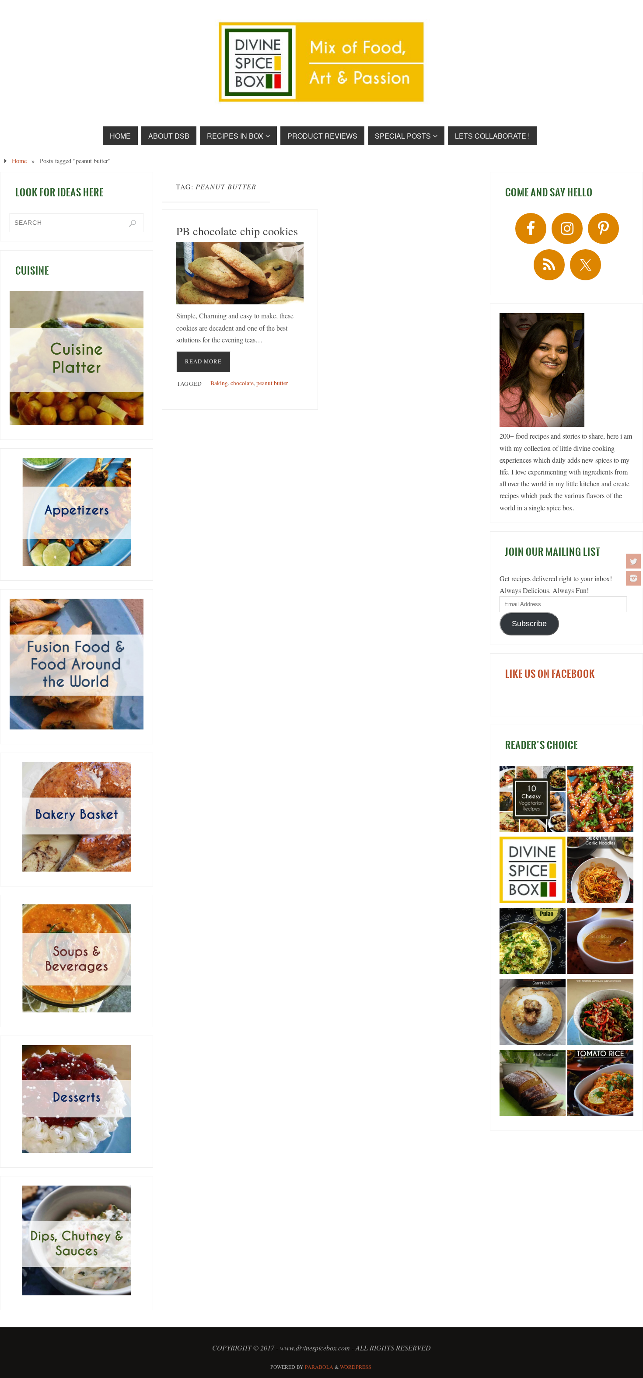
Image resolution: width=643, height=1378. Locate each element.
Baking (219, 383)
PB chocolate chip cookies (237, 230)
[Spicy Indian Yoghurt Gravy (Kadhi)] (533, 1013)
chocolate (242, 383)
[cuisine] (76, 358)
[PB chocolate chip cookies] (240, 273)
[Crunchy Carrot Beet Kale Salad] (600, 1013)
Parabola (319, 1366)
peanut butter (272, 383)
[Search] (132, 223)
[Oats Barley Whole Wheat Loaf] (533, 1084)
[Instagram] (633, 578)
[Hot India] (533, 871)
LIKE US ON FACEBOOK (550, 674)
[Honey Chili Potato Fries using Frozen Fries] (600, 800)
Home (19, 161)
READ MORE (203, 361)
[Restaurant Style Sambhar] (600, 942)
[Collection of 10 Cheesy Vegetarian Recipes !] (533, 800)
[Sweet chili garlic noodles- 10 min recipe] (600, 871)
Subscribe (529, 623)
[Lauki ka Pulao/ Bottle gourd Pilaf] (533, 942)
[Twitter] (633, 561)
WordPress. (356, 1366)
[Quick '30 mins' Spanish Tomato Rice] (600, 1084)
